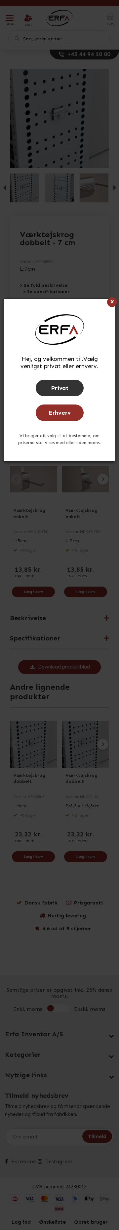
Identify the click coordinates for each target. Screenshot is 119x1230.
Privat (59, 388)
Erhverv (60, 412)
